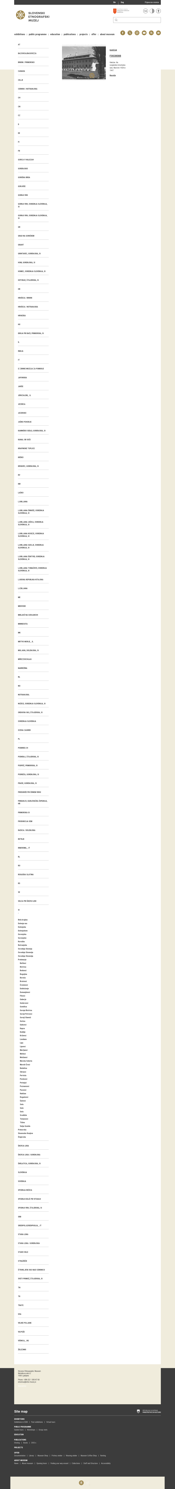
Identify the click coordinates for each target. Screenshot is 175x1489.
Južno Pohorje (24, 422)
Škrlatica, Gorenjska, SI (29, 1163)
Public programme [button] (38, 34)
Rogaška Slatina (26, 874)
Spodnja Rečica (25, 1190)
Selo (22, 1112)
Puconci (23, 1090)
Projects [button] (84, 34)
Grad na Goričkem (26, 236)
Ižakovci (23, 1025)
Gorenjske (22, 938)
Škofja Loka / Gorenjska (29, 1155)
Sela (21, 1104)
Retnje (21, 839)
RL (19, 857)
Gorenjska (22, 934)
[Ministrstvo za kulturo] (149, 1411)
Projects (18, 1447)
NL (19, 677)
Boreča (23, 978)
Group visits (43, 1430)
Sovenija (22, 1181)
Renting (103, 1455)
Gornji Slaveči (25, 1017)
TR (19, 1296)
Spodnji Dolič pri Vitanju (29, 1199)
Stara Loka (23, 1234)
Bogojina (23, 974)
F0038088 (115, 55)
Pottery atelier (57, 1455)
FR (19, 151)
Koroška (21, 941)
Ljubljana (23, 501)
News (16, 1463)
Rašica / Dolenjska (26, 830)
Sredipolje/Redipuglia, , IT (29, 1225)
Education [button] (55, 34)
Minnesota (23, 624)
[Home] (33, 23)
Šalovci (23, 1101)
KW (19, 484)
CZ (19, 115)
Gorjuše (21, 186)
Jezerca (21, 404)
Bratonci (23, 981)
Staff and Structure (90, 1463)
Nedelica (23, 1068)
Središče (23, 1115)
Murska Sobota (26, 1061)
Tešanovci (24, 1119)
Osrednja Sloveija (25, 949)
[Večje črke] (145, 11)
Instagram (137, 31)
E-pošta (158, 31)
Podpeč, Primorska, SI (28, 765)
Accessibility (106, 1463)
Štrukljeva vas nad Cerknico (31, 1270)
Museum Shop (43, 1455)
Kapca (22, 1028)
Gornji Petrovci (26, 1014)
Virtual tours (50, 1422)
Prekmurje (22, 960)
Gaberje (23, 999)
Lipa (21, 1043)
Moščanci (23, 1057)
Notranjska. (24, 695)
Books (25, 1443)
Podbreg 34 (23, 748)
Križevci (23, 1035)
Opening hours (42, 1463)
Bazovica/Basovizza (27, 53)
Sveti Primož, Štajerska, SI (30, 1278)
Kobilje (22, 1032)
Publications (20, 1440)
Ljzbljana (23, 588)
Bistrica (23, 967)
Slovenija (22, 1172)
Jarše (20, 386)
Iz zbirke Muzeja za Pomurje (31, 369)
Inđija (20, 351)
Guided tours (19, 1430)
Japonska (22, 377)
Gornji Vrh (23, 195)
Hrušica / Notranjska (28, 307)
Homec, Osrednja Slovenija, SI (31, 271)
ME (19, 597)
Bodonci (23, 970)
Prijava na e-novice (152, 2)
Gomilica (23, 1007)
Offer (16, 1453)
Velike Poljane (24, 1323)
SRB (19, 1217)
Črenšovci (24, 985)
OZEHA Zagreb (24, 730)
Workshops (31, 1430)
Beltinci (23, 963)
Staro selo (23, 1252)
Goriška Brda (24, 177)
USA (19, 1314)
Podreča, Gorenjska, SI (28, 774)
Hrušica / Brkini (25, 298)
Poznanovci (24, 1086)
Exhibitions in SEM (21, 1422)
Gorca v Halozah (26, 160)
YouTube (144, 31)
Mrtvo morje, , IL (25, 641)
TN (19, 1287)
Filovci (22, 996)
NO (19, 686)
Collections (76, 1463)
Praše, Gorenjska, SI (27, 783)
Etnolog (17, 1443)
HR (19, 289)
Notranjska (22, 945)
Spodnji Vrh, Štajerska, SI (30, 1208)
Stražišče (22, 1261)
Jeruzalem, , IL (24, 395)
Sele (22, 1108)
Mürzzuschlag (25, 659)
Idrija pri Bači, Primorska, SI (31, 333)
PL (19, 739)
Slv (114, 2)
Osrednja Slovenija (27, 721)
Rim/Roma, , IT (24, 848)
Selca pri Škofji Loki (27, 901)
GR (19, 227)
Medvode (22, 606)
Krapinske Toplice (26, 448)
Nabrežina (22, 668)
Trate (20, 1305)
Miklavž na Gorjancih (28, 615)
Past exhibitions (37, 1422)
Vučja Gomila (25, 1126)
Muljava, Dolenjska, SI (28, 650)
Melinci (23, 1054)
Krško (20, 457)
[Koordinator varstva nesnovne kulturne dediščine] (127, 11)
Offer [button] (93, 34)
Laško (20, 493)
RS (19, 883)
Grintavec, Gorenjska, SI (29, 253)
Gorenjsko (23, 168)
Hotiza (22, 1021)
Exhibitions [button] (19, 34)
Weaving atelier (71, 1455)
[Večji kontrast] (152, 11)
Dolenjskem (23, 931)
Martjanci (24, 1050)
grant (21, 245)
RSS (150, 31)
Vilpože (21, 1332)
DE (19, 133)
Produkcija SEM (25, 821)
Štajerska (22, 1137)
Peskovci (23, 1079)
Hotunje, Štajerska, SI (28, 280)
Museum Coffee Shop (89, 1455)
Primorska (22, 1130)
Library (31, 1455)
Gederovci (24, 1003)
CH (19, 98)
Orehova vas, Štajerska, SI (30, 712)
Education (19, 1434)
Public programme (22, 1427)
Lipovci (23, 1046)
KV (19, 475)
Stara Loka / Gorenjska (29, 1243)
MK (19, 633)
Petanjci (23, 1083)
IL (18, 342)
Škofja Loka (23, 1146)
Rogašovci (24, 1097)
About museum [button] (107, 34)
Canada (21, 71)
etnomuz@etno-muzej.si (27, 1382)
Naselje (113, 75)
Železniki (22, 1349)
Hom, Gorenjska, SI (26, 262)
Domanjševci (25, 992)
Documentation (19, 1455)
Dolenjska (22, 927)
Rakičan (23, 1093)
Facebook (122, 31)
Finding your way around (59, 1463)
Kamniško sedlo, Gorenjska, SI (31, 431)
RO (19, 865)
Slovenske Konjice (25, 1133)
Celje (20, 80)
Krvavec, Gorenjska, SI (28, 466)
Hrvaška (22, 315)
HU (19, 324)
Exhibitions (19, 1419)
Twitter (130, 31)
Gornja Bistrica (26, 1010)
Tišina (22, 1122)
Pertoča (23, 1075)
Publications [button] (70, 34)
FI (18, 142)
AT (19, 44)
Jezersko (22, 413)
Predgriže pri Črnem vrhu (29, 792)
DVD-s (33, 1443)
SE (19, 892)
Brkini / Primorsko (26, 62)
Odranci (23, 1072)
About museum (20, 1460)
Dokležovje (24, 988)
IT (19, 360)
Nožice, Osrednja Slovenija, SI (31, 703)
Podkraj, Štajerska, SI (28, 757)
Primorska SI (24, 812)
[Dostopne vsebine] (158, 11)
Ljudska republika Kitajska (30, 579)
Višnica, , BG (23, 1341)
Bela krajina (23, 920)
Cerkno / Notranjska (27, 89)
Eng (122, 2)
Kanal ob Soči (24, 439)
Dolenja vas (22, 923)
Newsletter (22, 1386)
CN (19, 106)
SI (19, 910)
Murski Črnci (25, 1064)
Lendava (23, 1039)
